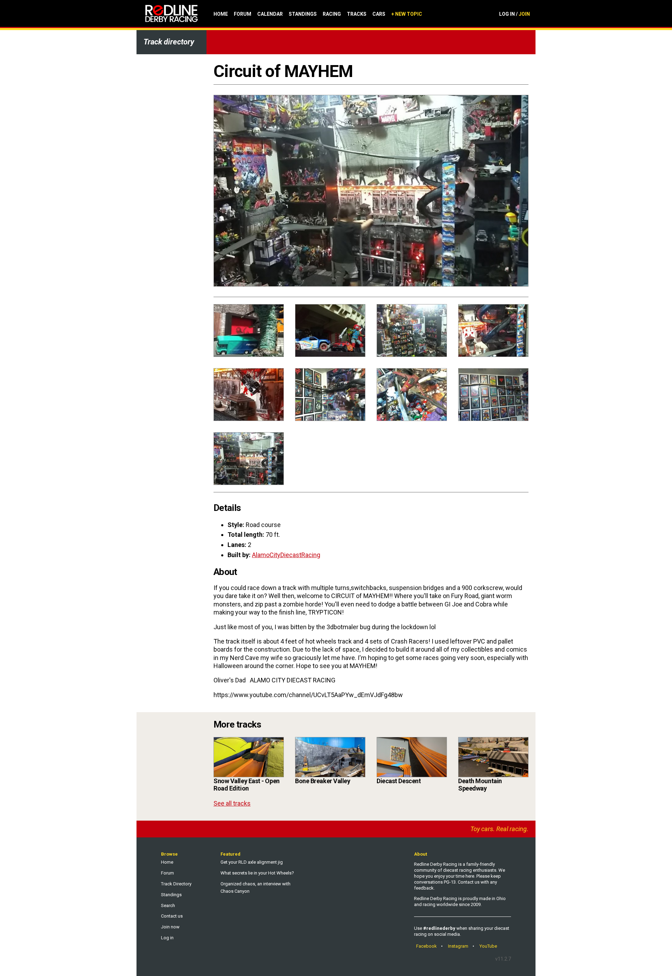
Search (168, 905)
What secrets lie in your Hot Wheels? (257, 873)
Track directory (169, 41)
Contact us (172, 916)
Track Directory (176, 883)
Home (221, 14)
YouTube (488, 946)
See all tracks (232, 803)
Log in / (514, 14)
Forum (242, 14)
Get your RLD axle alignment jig (251, 862)
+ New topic (406, 14)
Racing (332, 14)
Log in (167, 937)
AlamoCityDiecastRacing (286, 555)
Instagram (458, 946)
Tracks (356, 14)
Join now (170, 926)
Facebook (426, 946)
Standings (303, 14)
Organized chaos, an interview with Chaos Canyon (255, 887)
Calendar (270, 14)
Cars (378, 14)
